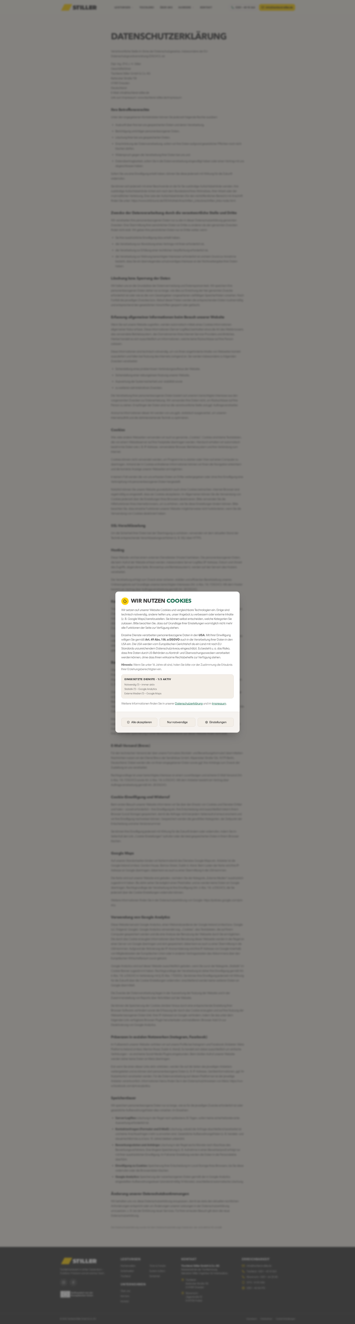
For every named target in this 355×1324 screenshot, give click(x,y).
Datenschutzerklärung (189, 703)
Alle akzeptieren (141, 722)
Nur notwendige (177, 722)
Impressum (219, 703)
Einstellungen (217, 722)
